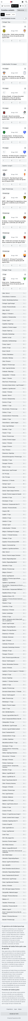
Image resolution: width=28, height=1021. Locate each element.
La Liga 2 (5, 170)
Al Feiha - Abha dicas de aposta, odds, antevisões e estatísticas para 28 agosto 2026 (13, 78)
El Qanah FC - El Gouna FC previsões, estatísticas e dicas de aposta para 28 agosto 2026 (13, 260)
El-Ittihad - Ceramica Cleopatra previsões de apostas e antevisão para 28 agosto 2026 (14, 222)
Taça (4, 26)
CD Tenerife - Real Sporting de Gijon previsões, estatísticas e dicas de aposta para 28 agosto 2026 (14, 179)
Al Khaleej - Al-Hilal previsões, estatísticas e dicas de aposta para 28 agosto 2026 (14, 156)
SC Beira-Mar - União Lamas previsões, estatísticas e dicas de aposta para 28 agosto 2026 (13, 36)
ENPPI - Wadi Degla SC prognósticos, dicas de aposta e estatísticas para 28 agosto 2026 (14, 203)
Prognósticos (10, 1009)
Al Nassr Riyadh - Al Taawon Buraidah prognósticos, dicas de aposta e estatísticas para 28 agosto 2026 (13, 98)
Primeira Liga (6, 193)
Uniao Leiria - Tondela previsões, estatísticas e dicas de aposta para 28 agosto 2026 (13, 284)
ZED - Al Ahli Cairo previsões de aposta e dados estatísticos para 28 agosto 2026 (13, 241)
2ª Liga (4, 274)
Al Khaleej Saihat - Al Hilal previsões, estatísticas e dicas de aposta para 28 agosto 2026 (13, 137)
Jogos (15, 1009)
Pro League (5, 68)
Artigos (19, 1009)
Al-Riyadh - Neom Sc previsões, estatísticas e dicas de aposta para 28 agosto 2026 (13, 117)
